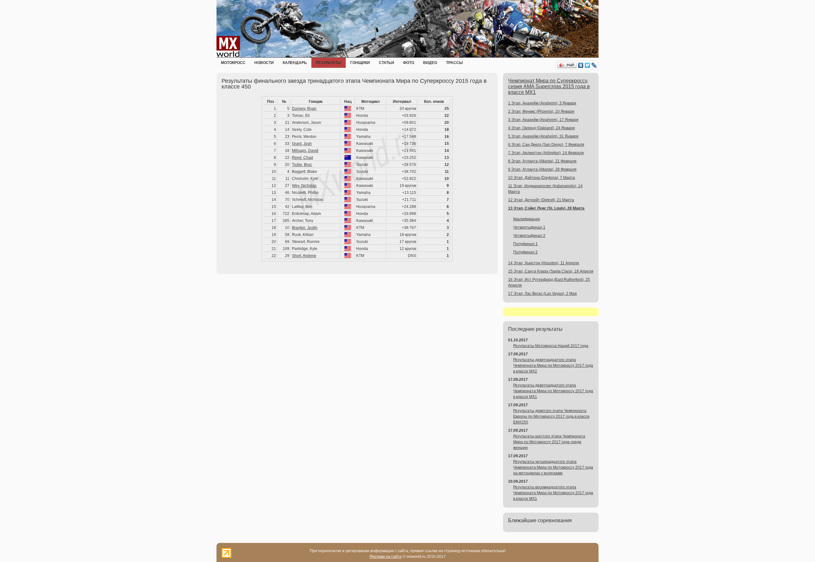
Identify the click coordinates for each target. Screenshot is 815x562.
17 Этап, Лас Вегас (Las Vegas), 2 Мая (542, 293)
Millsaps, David (305, 150)
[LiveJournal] (594, 65)
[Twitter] (587, 65)
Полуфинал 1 (525, 244)
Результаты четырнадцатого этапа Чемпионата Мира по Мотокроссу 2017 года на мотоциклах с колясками (553, 467)
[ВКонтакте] (581, 65)
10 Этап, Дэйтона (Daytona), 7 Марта (541, 177)
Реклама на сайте (386, 556)
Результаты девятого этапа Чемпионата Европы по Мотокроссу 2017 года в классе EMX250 (551, 416)
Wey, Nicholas (304, 185)
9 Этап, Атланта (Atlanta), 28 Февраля (542, 169)
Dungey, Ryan (304, 108)
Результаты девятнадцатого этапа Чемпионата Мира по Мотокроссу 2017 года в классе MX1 (553, 391)
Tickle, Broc (302, 164)
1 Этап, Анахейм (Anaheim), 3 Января (542, 103)
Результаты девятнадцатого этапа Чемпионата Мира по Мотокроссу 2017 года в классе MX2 (553, 365)
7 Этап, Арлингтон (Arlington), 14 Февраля (546, 153)
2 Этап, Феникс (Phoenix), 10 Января (541, 111)
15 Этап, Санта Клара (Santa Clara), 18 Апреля (550, 271)
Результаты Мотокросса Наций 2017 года (550, 346)
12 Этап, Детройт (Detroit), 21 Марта (541, 200)
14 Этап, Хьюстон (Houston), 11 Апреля (543, 263)
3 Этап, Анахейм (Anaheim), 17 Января (543, 119)
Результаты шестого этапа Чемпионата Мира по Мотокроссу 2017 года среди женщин (549, 442)
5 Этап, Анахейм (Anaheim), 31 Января (543, 136)
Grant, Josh (302, 143)
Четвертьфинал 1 (529, 227)
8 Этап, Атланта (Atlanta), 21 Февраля (542, 161)
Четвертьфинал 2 (529, 235)
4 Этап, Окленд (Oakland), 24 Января (541, 128)
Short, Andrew (304, 255)
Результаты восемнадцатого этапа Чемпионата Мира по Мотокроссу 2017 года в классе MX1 (553, 493)
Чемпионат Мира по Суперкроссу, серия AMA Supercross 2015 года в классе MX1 (549, 86)
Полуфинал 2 (525, 252)
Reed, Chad (302, 157)
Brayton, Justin (304, 227)
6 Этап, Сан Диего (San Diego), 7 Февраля (546, 144)
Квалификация (526, 219)
